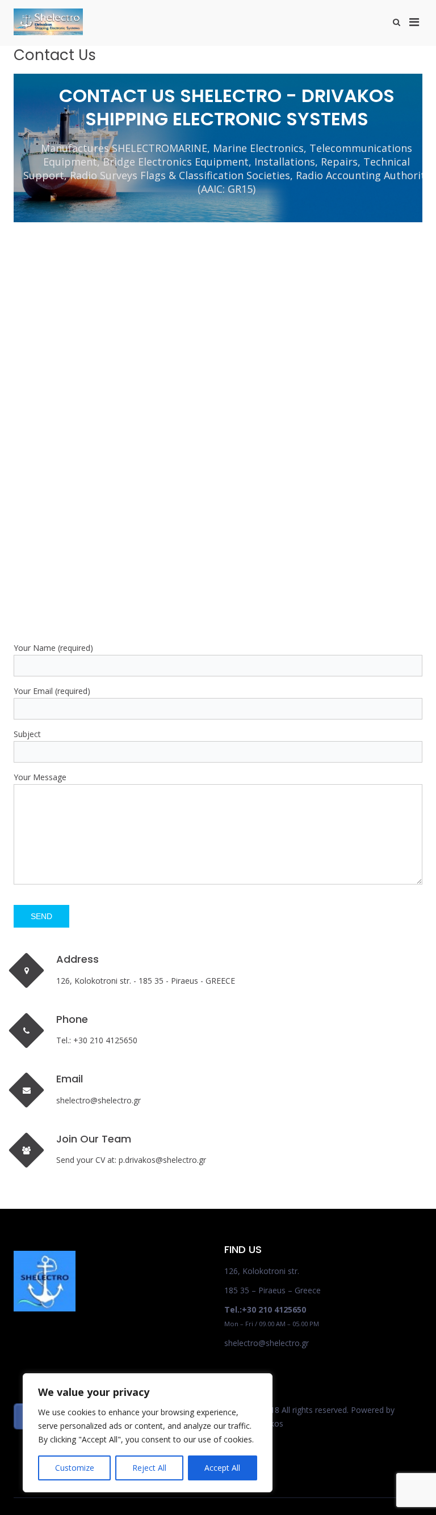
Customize (74, 1467)
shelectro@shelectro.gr (266, 1343)
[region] (147, 1432)
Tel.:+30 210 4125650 (265, 1309)
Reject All (149, 1467)
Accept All (222, 1467)
